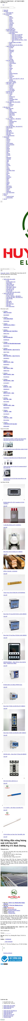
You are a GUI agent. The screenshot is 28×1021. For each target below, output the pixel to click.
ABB (10, 55)
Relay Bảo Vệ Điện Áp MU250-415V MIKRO (14, 706)
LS (10, 48)
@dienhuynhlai (10, 911)
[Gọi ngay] (4, 1019)
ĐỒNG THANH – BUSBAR (10, 571)
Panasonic (11, 104)
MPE (10, 103)
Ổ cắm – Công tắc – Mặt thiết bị (13, 118)
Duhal (10, 116)
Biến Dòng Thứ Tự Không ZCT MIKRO (12, 551)
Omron (10, 77)
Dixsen (10, 74)
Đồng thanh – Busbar (11, 82)
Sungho (11, 68)
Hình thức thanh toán (8, 1015)
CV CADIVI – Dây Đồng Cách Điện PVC (13, 807)
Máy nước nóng (10, 133)
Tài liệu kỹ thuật (10, 196)
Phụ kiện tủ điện (10, 60)
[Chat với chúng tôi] (2, 1019)
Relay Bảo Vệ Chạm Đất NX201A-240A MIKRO (14, 614)
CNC (10, 67)
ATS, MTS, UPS (10, 83)
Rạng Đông (12, 113)
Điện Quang (12, 114)
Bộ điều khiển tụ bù (10, 29)
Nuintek (11, 24)
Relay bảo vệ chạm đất (17, 34)
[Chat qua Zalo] (1, 1019)
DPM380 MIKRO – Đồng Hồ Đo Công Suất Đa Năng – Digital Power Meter (14, 662)
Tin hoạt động (9, 197)
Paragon (11, 117)
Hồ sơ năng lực (9, 12)
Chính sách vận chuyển (8, 1014)
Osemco (11, 86)
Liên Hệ (5, 506)
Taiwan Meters (12, 63)
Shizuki (11, 20)
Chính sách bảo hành (8, 1012)
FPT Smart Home (10, 192)
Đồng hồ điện (9, 127)
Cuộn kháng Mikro (13, 32)
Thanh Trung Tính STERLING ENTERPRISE (14, 592)
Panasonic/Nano (13, 112)
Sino (7, 152)
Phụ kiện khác (12, 81)
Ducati (10, 26)
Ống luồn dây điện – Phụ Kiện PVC (14, 297)
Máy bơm (8, 134)
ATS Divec (11, 89)
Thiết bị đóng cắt (10, 46)
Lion (10, 95)
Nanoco (11, 105)
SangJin (11, 98)
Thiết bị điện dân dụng (8, 293)
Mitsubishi (11, 50)
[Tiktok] (4, 948)
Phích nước (8, 130)
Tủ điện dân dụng (10, 135)
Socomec (11, 85)
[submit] (14, 269)
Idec (10, 70)
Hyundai (11, 47)
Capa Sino (11, 23)
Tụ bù (7, 15)
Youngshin (11, 61)
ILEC (10, 72)
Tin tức (5, 195)
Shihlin (10, 56)
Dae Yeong (11, 28)
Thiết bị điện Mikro (10, 30)
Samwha (11, 17)
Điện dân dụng (6, 107)
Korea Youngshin (10, 144)
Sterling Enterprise (13, 73)
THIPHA (11, 100)
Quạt (7, 129)
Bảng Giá (5, 193)
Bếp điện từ (9, 131)
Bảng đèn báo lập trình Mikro (16, 45)
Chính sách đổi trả (7, 1013)
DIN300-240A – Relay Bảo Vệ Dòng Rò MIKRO (14, 754)
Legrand (11, 59)
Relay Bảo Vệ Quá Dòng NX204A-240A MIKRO (15, 635)
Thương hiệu (6, 136)
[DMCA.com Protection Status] (4, 964)
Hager (10, 58)
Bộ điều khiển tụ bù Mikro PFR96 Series (12, 684)
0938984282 (8, 939)
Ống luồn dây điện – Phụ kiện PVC (14, 126)
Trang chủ (5, 10)
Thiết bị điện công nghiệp (9, 279)
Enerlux (11, 21)
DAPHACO (12, 96)
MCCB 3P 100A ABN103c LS (10, 781)
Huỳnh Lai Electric (7, 953)
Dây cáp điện (9, 92)
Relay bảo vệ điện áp (17, 36)
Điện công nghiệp (7, 14)
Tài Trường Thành (13, 99)
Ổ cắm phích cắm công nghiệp (13, 102)
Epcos (10, 19)
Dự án (7, 273)
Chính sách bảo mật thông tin (10, 1010)
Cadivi (10, 94)
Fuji (10, 54)
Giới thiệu (5, 11)
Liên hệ (5, 199)
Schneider (11, 51)
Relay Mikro (12, 33)
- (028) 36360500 (8, 941)
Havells (11, 25)
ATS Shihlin (12, 90)
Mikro (10, 16)
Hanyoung (11, 76)
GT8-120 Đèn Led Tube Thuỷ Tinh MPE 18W (14, 834)
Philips (10, 111)
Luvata (7, 142)
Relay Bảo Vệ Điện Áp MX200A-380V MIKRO (14, 732)
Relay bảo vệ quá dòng (17, 37)
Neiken (10, 124)
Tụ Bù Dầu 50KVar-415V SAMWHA (12, 525)
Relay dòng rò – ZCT (17, 38)
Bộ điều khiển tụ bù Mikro (15, 42)
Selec (10, 64)
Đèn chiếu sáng (9, 108)
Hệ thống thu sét (10, 91)
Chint (10, 52)
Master (10, 65)
